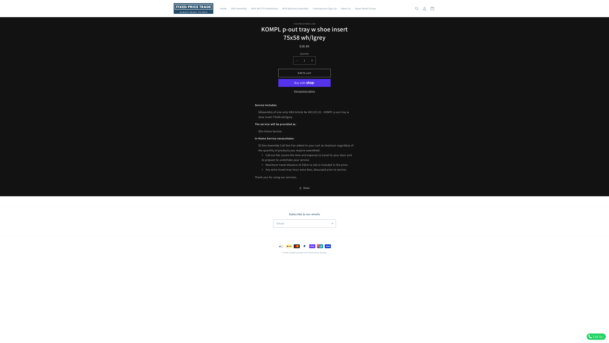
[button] (417, 8)
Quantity (304, 53)
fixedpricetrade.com (298, 252)
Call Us (597, 337)
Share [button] (306, 187)
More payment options (304, 91)
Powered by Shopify (317, 252)
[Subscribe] (332, 223)
